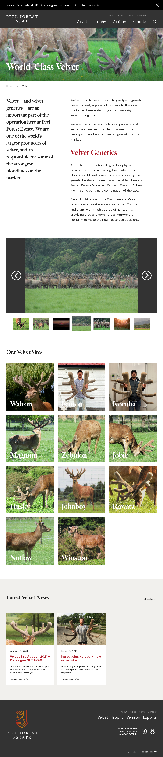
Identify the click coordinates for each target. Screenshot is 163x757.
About (110, 15)
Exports (139, 21)
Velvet (81, 21)
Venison (119, 21)
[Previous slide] (16, 275)
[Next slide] (146, 275)
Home (9, 86)
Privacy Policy (131, 752)
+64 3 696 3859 (129, 731)
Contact (141, 15)
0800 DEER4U (130, 734)
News (130, 15)
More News (150, 599)
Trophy (100, 21)
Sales (121, 15)
